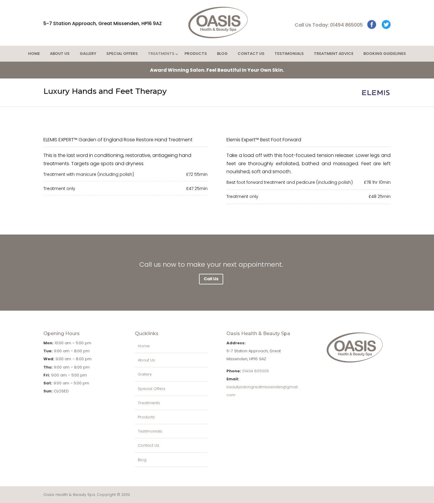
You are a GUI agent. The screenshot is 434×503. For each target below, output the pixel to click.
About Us (60, 53)
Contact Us (251, 53)
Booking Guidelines (384, 53)
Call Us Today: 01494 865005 (329, 25)
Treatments (161, 53)
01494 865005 (255, 371)
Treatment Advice (333, 53)
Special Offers (122, 53)
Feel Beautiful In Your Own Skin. (217, 70)
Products (196, 53)
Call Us (211, 279)
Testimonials (289, 53)
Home (34, 53)
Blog (222, 53)
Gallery (88, 53)
